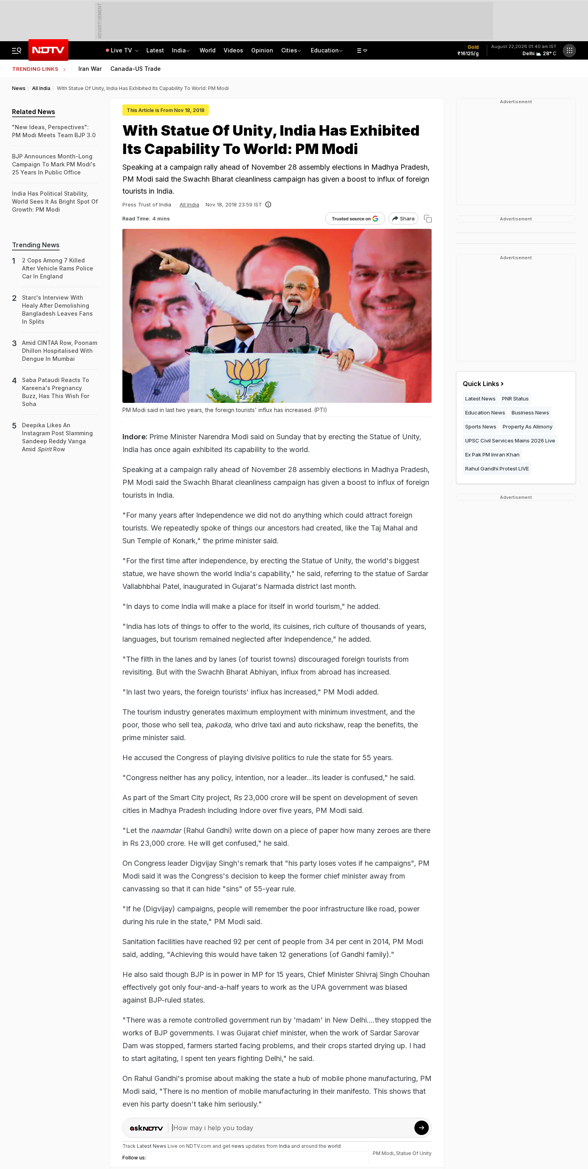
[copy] (428, 218)
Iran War (90, 68)
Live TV (122, 50)
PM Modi (383, 1153)
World (208, 50)
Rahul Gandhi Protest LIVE (497, 468)
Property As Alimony (527, 426)
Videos (233, 50)
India (179, 50)
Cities (289, 50)
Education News (485, 412)
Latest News (480, 398)
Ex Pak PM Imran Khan (492, 454)
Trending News (36, 245)
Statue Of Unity (414, 1153)
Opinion (262, 50)
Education (325, 50)
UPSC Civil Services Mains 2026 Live (510, 440)
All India (189, 204)
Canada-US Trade (135, 68)
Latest (155, 50)
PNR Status (515, 398)
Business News (530, 412)
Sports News (480, 426)
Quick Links (481, 384)
